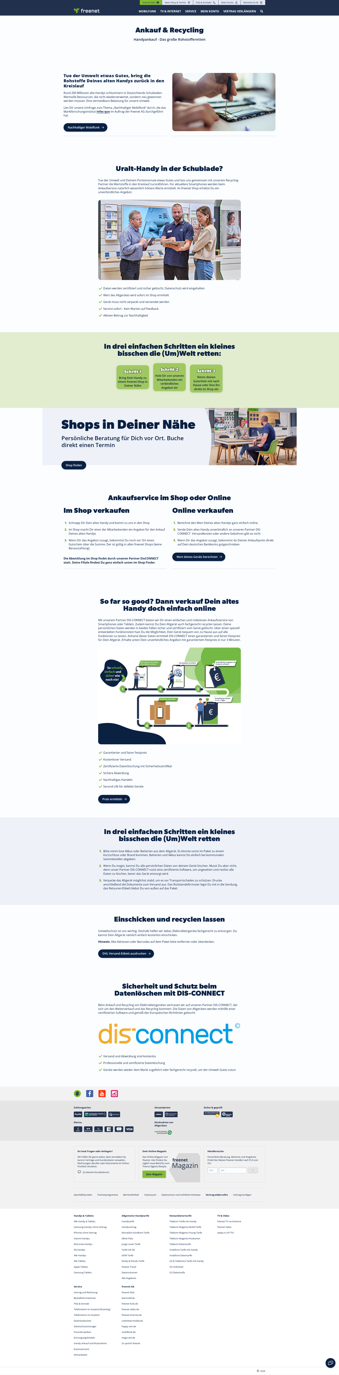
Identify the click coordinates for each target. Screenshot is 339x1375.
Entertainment (81, 1349)
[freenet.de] (87, 10)
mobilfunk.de (129, 1332)
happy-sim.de (129, 1326)
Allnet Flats (127, 1238)
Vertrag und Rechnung (85, 1292)
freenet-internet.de (132, 1314)
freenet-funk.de (130, 1303)
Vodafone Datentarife (181, 1255)
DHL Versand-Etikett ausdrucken (124, 953)
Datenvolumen (129, 1272)
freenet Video (224, 1227)
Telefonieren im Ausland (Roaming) (92, 1309)
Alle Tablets (80, 1261)
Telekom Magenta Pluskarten (185, 1238)
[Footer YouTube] (102, 1093)
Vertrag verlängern (239, 11)
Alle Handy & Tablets (84, 1221)
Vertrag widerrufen (217, 1194)
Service (190, 11)
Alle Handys (80, 1255)
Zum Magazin (154, 1174)
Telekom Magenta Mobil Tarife (185, 1227)
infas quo (103, 111)
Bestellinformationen (85, 1298)
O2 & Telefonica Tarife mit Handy (187, 1261)
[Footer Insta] (114, 1093)
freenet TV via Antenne (229, 1221)
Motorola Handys (83, 1244)
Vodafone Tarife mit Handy (184, 1249)
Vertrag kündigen (242, 1194)
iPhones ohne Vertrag (85, 1232)
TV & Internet (170, 11)
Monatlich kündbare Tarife (135, 1232)
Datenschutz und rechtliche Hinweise (181, 1194)
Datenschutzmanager (85, 1326)
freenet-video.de (130, 1309)
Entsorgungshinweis (84, 1337)
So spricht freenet (131, 1343)
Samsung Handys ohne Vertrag (90, 1227)
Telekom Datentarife (180, 1244)
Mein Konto (227, 2)
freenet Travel (129, 1266)
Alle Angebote (129, 1278)
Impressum (150, 1194)
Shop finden (74, 465)
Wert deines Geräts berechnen (197, 557)
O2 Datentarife (177, 1272)
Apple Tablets (81, 1266)
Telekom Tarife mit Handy (183, 1221)
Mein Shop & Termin (175, 2)
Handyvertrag (129, 1227)
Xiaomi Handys (82, 1238)
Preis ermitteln (112, 799)
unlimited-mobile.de (132, 1320)
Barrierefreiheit (131, 1194)
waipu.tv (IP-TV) (225, 1232)
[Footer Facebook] (89, 1093)
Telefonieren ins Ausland (86, 1314)
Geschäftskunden (83, 1194)
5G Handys (79, 1249)
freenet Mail (128, 1292)
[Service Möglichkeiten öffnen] (330, 1363)
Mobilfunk (147, 11)
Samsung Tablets (83, 1272)
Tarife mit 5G (128, 1249)
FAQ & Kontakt (203, 2)
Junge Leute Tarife (131, 1244)
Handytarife (128, 1221)
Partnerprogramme (107, 1194)
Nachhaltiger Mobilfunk (84, 127)
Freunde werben (82, 1332)
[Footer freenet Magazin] (77, 1093)
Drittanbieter (80, 1354)
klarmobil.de (128, 1298)
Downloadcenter (82, 1320)
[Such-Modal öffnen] (261, 11)
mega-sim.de (128, 1337)
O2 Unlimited (176, 1266)
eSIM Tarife (127, 1255)
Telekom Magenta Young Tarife (186, 1232)
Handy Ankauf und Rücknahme (90, 1343)
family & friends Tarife (133, 1261)
